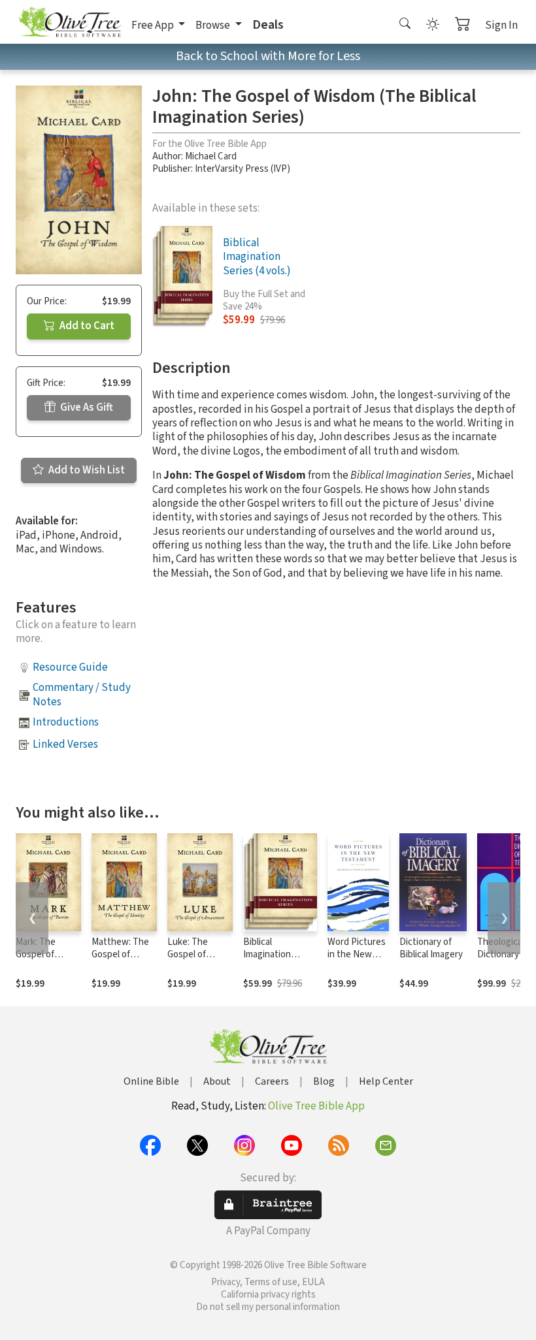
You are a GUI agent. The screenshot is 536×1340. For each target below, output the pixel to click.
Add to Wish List (85, 470)
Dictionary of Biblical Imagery (431, 948)
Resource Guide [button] (70, 667)
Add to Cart (86, 326)
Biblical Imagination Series (267, 954)
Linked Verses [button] (65, 744)
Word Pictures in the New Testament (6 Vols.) (356, 960)
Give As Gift (85, 407)
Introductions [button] (66, 722)
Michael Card (211, 156)
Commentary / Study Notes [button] (82, 694)
